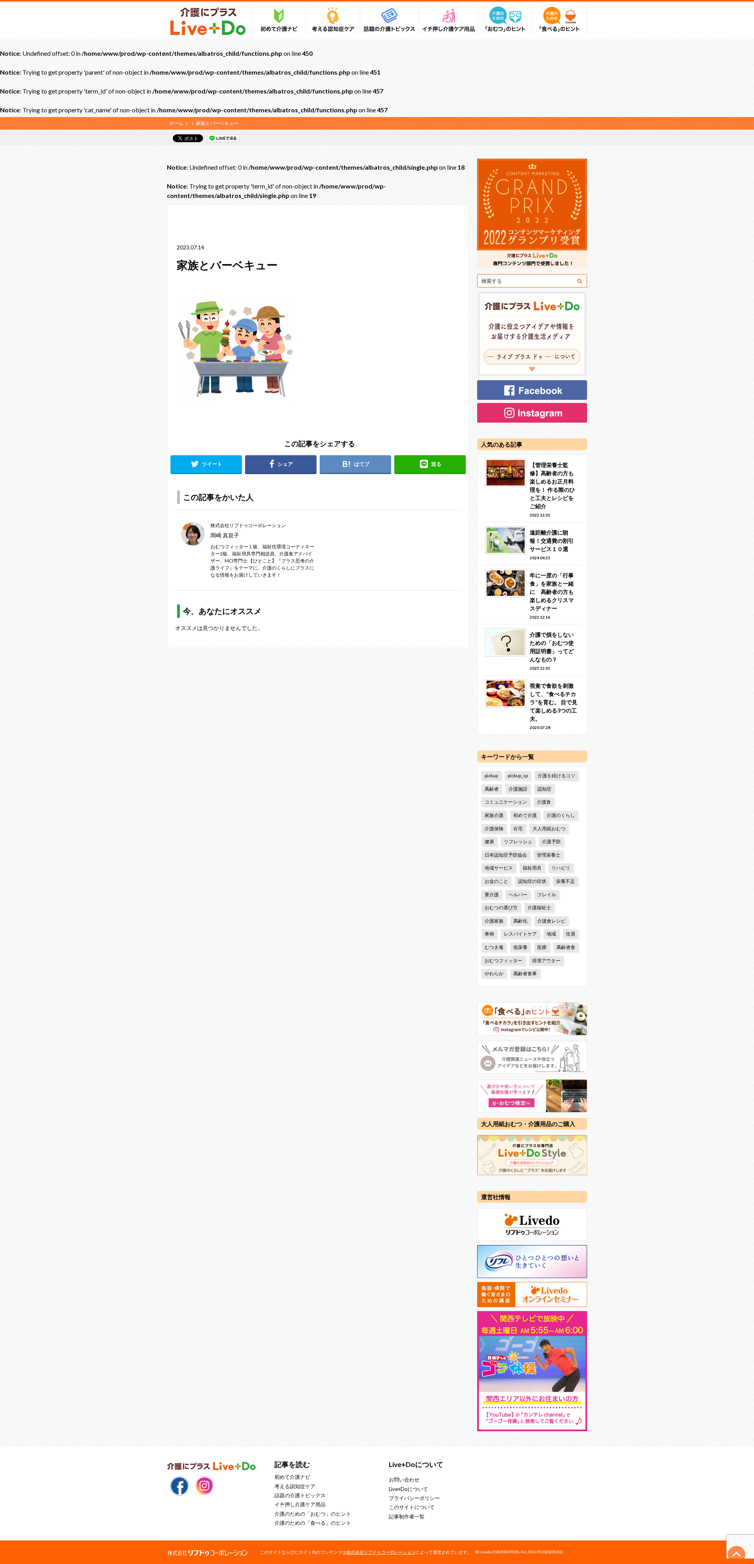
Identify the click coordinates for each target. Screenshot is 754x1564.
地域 (551, 934)
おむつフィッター (503, 960)
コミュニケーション (506, 802)
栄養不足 (565, 881)
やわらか (494, 973)
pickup (491, 775)
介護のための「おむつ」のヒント (313, 1514)
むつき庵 (494, 947)
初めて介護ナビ (292, 1477)
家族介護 (494, 815)
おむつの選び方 (501, 907)
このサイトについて (412, 1507)
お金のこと (496, 881)
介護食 (544, 802)
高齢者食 (565, 947)
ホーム (176, 123)
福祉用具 (532, 868)
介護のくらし (561, 815)
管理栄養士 (548, 855)
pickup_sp (518, 775)
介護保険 (494, 828)
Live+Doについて (408, 1489)
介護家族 (494, 921)
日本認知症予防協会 (506, 855)
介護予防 (551, 841)
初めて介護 (525, 815)
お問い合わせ (404, 1479)
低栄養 (520, 947)
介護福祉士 (539, 907)
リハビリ (560, 868)
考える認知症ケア (295, 1486)
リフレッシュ (518, 841)
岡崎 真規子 (224, 535)
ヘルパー (518, 894)
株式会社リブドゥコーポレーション (380, 1552)
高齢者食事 (525, 973)
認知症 (544, 789)
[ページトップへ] (736, 1554)
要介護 (492, 894)
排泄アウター (546, 960)
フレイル (546, 894)
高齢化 (520, 921)
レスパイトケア (520, 934)
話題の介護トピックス (300, 1495)
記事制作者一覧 (407, 1516)
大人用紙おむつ (549, 828)
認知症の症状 (532, 881)
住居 (570, 934)
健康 (489, 841)
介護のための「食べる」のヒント (313, 1523)
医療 (542, 947)
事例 (489, 934)
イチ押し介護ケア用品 (300, 1504)
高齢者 (492, 789)
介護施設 (518, 789)
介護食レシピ (551, 921)
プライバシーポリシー (414, 1498)
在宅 (518, 828)
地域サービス (499, 868)
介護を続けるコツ (556, 775)
